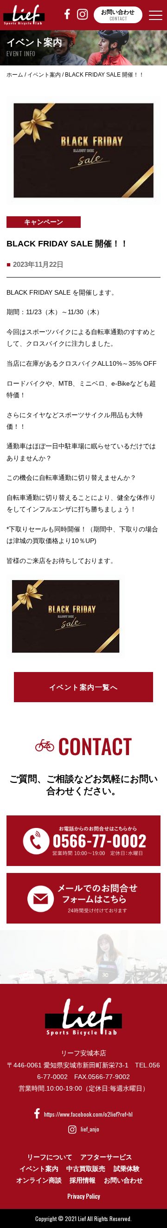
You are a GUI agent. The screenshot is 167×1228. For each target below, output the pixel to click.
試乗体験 (127, 1168)
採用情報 (83, 1180)
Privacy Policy (83, 1196)
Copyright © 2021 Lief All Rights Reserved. (83, 1218)
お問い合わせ (123, 1180)
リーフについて (49, 1157)
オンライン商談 (39, 1180)
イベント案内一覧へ (83, 687)
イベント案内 (38, 1168)
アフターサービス (106, 1157)
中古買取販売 (85, 1168)
